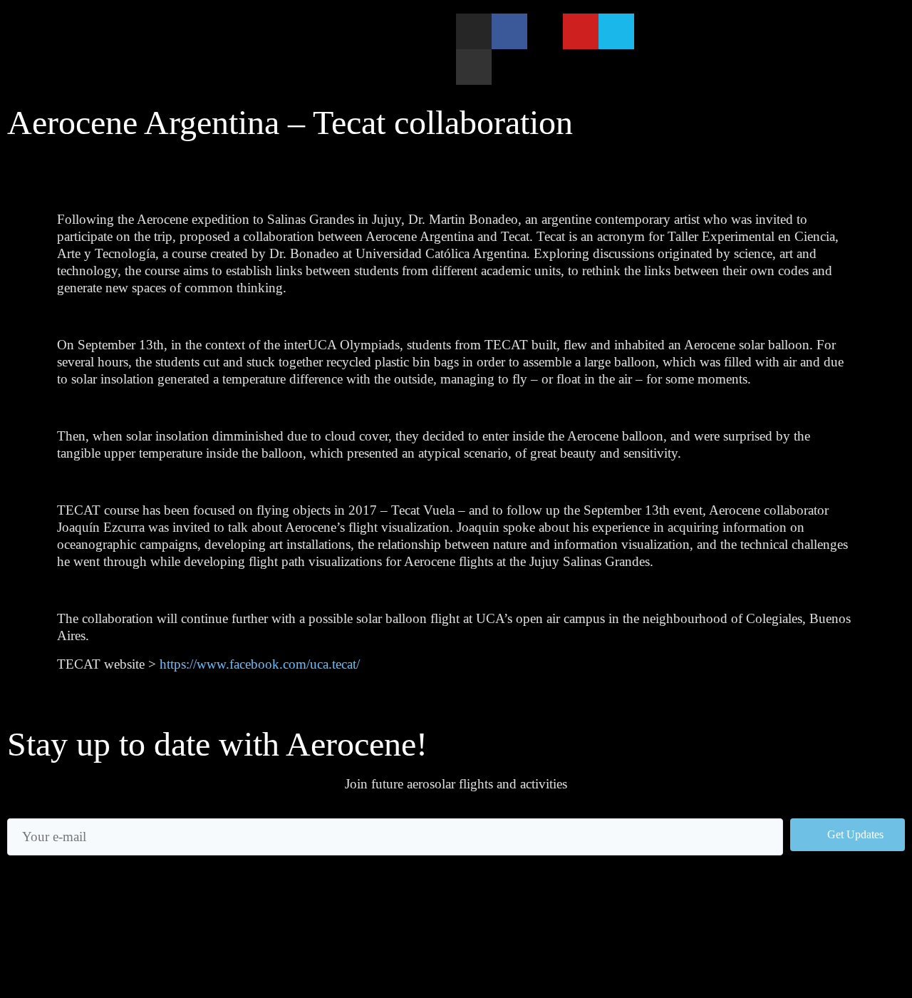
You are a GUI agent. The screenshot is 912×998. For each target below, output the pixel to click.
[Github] (474, 67)
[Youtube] (580, 31)
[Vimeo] (616, 31)
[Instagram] (474, 31)
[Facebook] (509, 31)
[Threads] (545, 31)
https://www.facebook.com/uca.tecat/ (260, 664)
